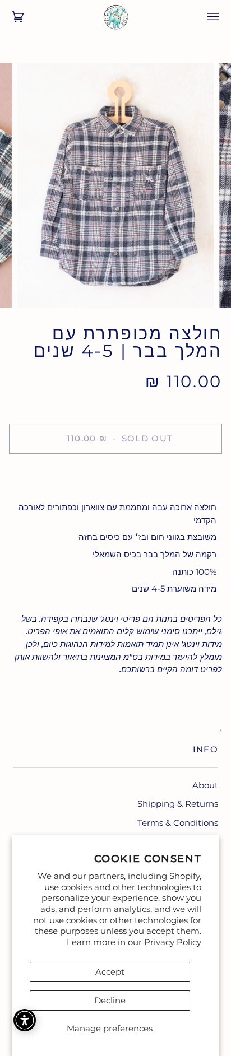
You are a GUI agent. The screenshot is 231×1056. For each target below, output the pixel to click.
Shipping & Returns (177, 803)
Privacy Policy (172, 942)
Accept (109, 971)
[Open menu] (205, 17)
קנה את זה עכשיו (115, 477)
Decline (110, 1000)
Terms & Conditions (177, 822)
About (205, 785)
